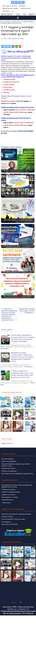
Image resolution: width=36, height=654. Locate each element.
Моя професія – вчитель (9, 493)
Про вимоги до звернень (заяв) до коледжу (16, 510)
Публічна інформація (8, 458)
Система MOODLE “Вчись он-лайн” (13, 515)
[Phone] (23, 2)
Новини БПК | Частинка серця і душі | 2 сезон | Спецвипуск (27, 310)
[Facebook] (16, 2)
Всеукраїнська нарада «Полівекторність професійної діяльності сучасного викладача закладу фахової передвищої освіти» (22, 354)
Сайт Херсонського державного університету (17, 470)
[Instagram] (19, 2)
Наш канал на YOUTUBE (9, 521)
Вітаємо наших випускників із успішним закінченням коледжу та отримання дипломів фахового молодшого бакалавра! (23, 337)
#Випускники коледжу (11, 8)
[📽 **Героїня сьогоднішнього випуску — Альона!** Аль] (18, 410)
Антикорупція (6, 518)
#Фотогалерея (26, 8)
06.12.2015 (8, 38)
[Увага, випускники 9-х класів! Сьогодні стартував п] (30, 398)
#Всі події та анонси (10, 6)
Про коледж (7, 21)
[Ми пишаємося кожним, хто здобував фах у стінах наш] (30, 410)
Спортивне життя (7, 496)
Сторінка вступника (8, 486)
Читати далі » (18, 347)
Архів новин (6, 499)
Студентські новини (8, 491)
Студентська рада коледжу (10, 488)
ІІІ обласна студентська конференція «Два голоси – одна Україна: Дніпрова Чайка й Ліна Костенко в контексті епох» (22, 371)
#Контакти (6, 11)
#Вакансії (22, 6)
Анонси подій (15, 21)
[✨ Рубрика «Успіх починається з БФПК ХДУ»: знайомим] (18, 422)
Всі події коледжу (7, 455)
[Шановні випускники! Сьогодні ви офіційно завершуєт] (6, 410)
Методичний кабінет (8, 465)
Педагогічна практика (9, 467)
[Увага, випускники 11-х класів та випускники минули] (18, 398)
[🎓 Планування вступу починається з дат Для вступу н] (30, 422)
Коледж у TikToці (7, 513)
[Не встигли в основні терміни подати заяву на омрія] (6, 398)
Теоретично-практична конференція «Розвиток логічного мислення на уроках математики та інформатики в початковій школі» (9, 314)
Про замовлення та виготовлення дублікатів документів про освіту (16, 482)
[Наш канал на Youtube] (12, 2)
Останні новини (6, 329)
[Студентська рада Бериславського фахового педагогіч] (6, 422)
